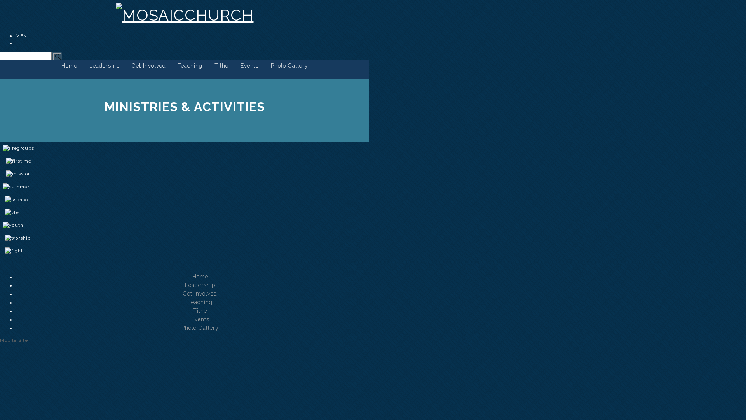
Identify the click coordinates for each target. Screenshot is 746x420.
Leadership (104, 66)
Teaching (190, 66)
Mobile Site (14, 340)
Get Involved (149, 66)
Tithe (221, 66)
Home (69, 66)
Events (250, 66)
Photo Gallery (289, 66)
